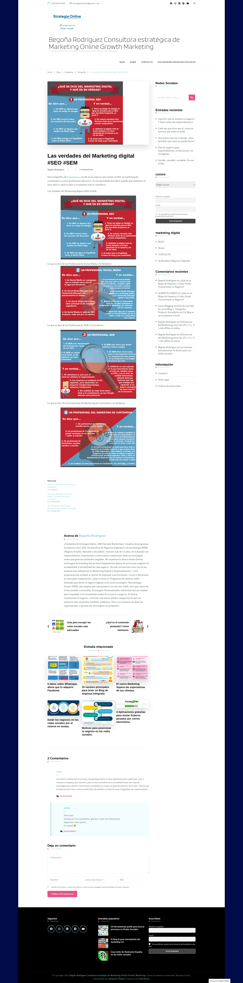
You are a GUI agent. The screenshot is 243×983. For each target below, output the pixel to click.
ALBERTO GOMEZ (168, 293)
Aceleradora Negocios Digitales (177, 62)
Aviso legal (163, 379)
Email (158, 205)
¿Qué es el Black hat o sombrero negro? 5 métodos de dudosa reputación (60, 496)
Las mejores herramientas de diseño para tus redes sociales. (175, 350)
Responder (66, 796)
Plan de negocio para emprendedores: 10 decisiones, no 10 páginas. (175, 150)
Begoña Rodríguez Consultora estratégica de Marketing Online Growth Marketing (114, 43)
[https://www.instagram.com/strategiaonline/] (59, 929)
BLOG (122, 62)
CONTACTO (147, 62)
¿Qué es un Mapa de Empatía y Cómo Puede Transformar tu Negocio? (174, 283)
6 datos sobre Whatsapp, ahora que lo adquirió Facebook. (62, 687)
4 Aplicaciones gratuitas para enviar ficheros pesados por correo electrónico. (130, 717)
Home (133, 62)
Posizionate (73, 177)
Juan (59, 771)
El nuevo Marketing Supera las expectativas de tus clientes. (130, 687)
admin (67, 808)
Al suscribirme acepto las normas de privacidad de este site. (171, 215)
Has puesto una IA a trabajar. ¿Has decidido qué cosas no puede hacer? (176, 139)
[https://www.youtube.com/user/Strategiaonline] (83, 929)
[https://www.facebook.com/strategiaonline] (51, 929)
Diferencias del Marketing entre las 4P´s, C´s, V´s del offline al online (176, 324)
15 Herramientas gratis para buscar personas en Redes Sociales (127, 928)
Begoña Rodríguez (55, 169)
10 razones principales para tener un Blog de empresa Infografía (95, 690)
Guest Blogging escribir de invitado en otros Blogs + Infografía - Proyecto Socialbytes (176, 309)
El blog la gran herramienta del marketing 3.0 (125, 940)
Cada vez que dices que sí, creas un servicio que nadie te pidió (175, 130)
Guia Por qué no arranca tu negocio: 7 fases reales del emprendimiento (176, 120)
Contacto (163, 373)
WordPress (144, 979)
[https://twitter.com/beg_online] (75, 929)
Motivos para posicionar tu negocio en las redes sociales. (96, 731)
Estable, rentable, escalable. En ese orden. (176, 162)
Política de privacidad (169, 386)
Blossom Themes (117, 979)
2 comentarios (86, 169)
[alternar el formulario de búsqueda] (195, 3)
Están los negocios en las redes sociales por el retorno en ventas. (62, 723)
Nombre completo (163, 196)
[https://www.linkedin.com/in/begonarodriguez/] (67, 929)
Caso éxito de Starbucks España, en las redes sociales (127, 953)
